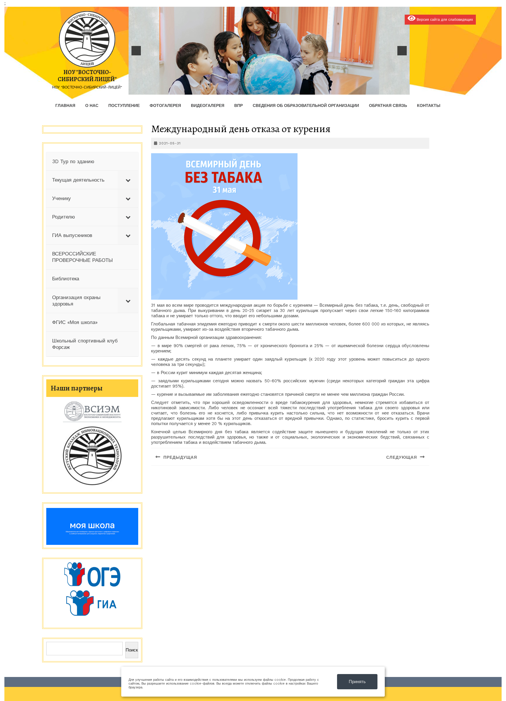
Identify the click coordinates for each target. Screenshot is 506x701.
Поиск (132, 650)
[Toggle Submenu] (128, 180)
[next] (402, 50)
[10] (291, 90)
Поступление (124, 105)
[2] (242, 90)
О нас (91, 105)
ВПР (238, 105)
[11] (297, 90)
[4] (254, 90)
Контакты (428, 105)
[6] (266, 90)
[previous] (136, 50)
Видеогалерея (207, 105)
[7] (272, 90)
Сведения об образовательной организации (306, 105)
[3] (248, 90)
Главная (65, 105)
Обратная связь (388, 105)
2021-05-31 (170, 143)
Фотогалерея (165, 105)
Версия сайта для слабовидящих (444, 20)
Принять (357, 681)
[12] (303, 90)
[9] (285, 90)
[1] (235, 90)
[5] (260, 90)
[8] (278, 90)
